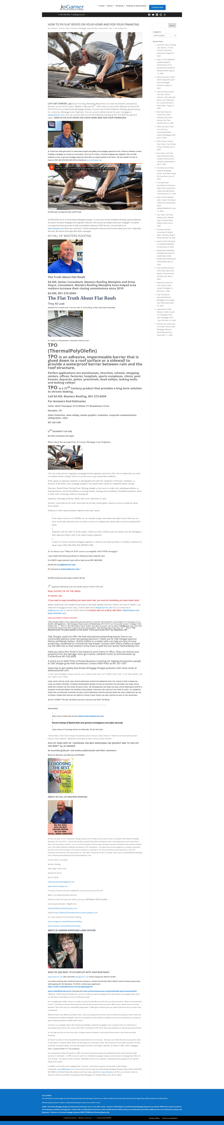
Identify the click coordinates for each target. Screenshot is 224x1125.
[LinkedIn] (157, 15)
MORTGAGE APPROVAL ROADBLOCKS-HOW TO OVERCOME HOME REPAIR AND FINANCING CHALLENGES (166, 256)
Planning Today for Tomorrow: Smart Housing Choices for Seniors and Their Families (165, 117)
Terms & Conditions (169, 1118)
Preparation (103, 28)
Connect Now (157, 7)
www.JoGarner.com (56, 115)
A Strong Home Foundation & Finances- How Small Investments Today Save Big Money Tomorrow (166, 188)
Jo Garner (54, 28)
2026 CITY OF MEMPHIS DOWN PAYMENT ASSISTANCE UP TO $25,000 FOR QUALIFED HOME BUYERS (166, 65)
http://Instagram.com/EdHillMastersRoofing (65, 921)
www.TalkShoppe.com (65, 1069)
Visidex (94, 1118)
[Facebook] (149, 15)
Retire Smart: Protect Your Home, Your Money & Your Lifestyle (166, 144)
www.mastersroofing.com (58, 886)
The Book (119, 6)
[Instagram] (161, 15)
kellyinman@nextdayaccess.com (91, 716)
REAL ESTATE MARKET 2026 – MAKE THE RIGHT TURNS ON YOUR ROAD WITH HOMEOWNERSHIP (166, 202)
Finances (74, 28)
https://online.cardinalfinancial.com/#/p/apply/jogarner (70, 987)
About (110, 6)
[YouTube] (153, 15)
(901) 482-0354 (65, 15)
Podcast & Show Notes (136, 6)
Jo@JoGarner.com (67, 564)
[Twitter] (165, 15)
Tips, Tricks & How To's (118, 28)
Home (101, 6)
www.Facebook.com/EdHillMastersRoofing (64, 926)
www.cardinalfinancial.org (58, 991)
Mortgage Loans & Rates (88, 28)
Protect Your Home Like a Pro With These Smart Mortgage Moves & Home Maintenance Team (166, 329)
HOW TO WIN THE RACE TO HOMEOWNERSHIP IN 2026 (166, 244)
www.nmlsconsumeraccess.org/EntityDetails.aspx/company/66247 (110, 991)
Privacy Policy (154, 1118)
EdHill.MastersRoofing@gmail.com (61, 882)
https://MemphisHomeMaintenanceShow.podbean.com (76, 913)
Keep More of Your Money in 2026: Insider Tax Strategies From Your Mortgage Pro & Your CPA (166, 314)
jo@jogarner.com (79, 15)
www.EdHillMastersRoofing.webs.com (62, 908)
